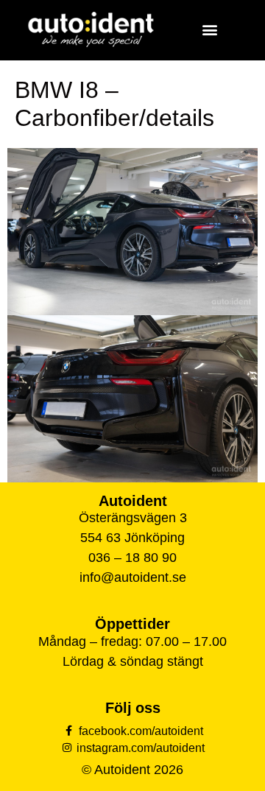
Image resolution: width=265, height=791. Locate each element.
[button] (210, 30)
